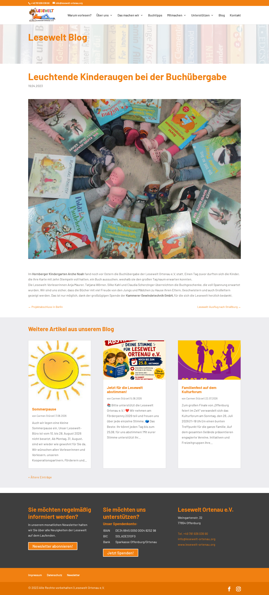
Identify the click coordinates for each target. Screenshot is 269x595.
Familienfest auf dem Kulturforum (199, 389)
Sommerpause (44, 409)
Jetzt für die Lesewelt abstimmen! (125, 389)
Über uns (102, 15)
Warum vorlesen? (79, 15)
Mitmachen (174, 15)
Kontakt (235, 15)
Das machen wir (128, 15)
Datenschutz (54, 575)
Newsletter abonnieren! (52, 546)
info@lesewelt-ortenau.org (196, 539)
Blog (222, 15)
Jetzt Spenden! (120, 552)
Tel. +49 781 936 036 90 (193, 533)
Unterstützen (200, 15)
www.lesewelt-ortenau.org (196, 544)
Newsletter (73, 575)
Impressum (35, 575)
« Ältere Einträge (40, 477)
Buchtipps (155, 15)
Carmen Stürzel (45, 415)
